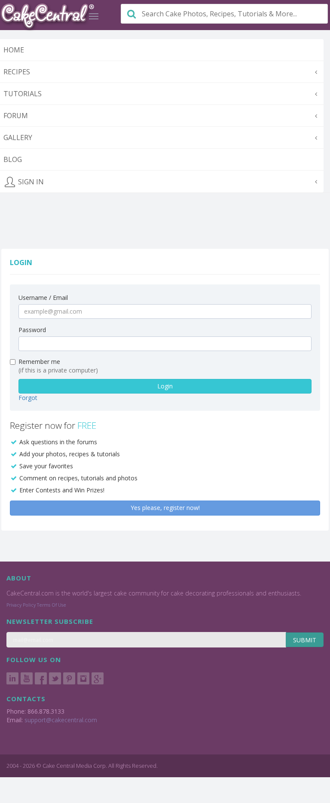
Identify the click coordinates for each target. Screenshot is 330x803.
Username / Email (43, 297)
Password (32, 330)
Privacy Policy (21, 605)
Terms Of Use (51, 605)
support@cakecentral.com (60, 720)
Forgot (27, 398)
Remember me (39, 361)
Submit (304, 640)
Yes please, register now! (165, 508)
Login (165, 386)
